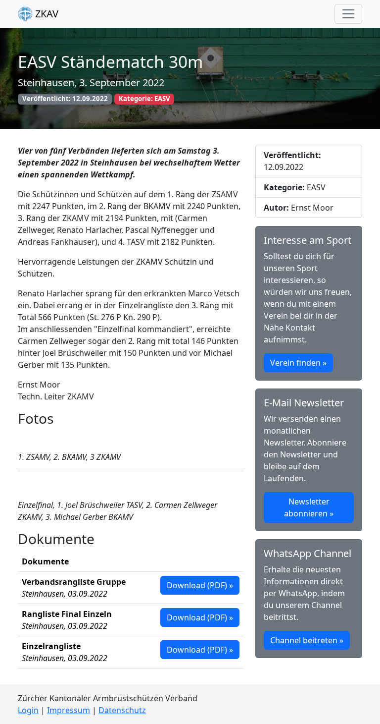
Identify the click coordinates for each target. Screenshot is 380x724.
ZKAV (45, 13)
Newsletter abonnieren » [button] (308, 507)
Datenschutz (122, 710)
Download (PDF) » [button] (200, 585)
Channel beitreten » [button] (306, 640)
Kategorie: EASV (144, 98)
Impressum (68, 710)
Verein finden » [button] (298, 362)
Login (28, 710)
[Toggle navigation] (348, 14)
